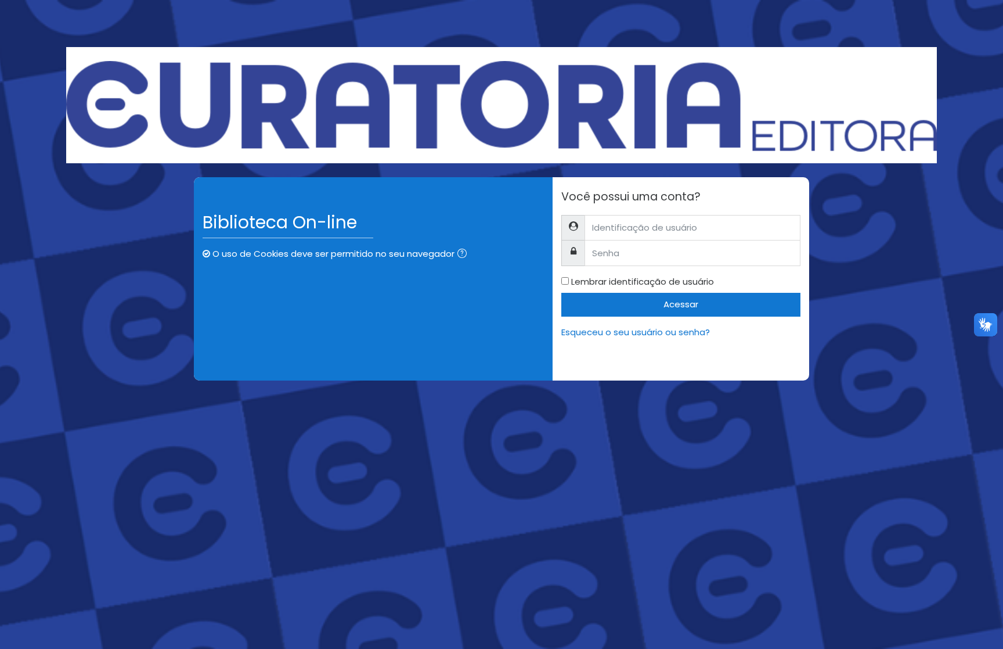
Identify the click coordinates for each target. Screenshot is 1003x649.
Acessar (680, 304)
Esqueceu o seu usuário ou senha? (635, 332)
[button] (464, 255)
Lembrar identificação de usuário (642, 281)
